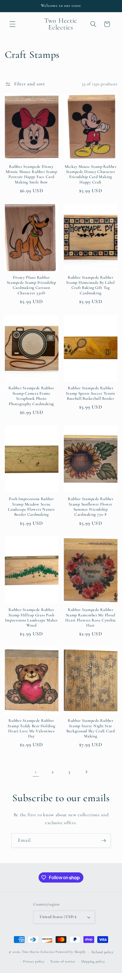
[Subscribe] (103, 840)
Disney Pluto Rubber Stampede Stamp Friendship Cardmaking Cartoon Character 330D (31, 285)
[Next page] (86, 772)
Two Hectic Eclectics (38, 952)
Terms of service (62, 961)
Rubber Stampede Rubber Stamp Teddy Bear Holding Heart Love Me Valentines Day (31, 728)
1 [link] (36, 772)
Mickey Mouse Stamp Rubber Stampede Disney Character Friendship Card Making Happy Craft (91, 174)
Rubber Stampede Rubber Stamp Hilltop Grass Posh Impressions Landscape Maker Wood (31, 617)
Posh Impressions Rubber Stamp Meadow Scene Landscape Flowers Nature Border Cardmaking (31, 506)
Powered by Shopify (70, 952)
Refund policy (102, 952)
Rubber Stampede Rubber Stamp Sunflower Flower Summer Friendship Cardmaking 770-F (90, 506)
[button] (12, 24)
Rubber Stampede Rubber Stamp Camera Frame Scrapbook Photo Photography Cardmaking (31, 396)
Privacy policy (34, 961)
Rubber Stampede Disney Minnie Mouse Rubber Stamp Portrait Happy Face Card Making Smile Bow (31, 174)
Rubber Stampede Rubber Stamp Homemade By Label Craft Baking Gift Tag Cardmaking (90, 285)
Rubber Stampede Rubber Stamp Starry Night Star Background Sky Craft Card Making (90, 728)
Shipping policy (93, 961)
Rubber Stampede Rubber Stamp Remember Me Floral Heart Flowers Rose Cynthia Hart (90, 617)
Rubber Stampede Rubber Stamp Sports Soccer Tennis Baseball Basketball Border (90, 393)
